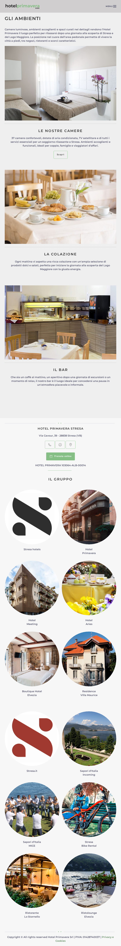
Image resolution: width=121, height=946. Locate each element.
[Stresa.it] (32, 745)
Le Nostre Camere (60, 131)
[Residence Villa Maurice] (89, 666)
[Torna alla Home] (22, 6)
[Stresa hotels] (32, 524)
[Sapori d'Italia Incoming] (89, 745)
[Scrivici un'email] (60, 445)
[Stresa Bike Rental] (89, 816)
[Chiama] (50, 445)
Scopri (60, 155)
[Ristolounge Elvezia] (89, 887)
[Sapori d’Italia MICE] (32, 816)
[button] (111, 6)
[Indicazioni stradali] (70, 445)
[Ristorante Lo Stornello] (32, 887)
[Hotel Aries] (89, 595)
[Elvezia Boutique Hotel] (32, 666)
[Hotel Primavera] (89, 524)
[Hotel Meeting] (32, 595)
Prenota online (62, 456)
